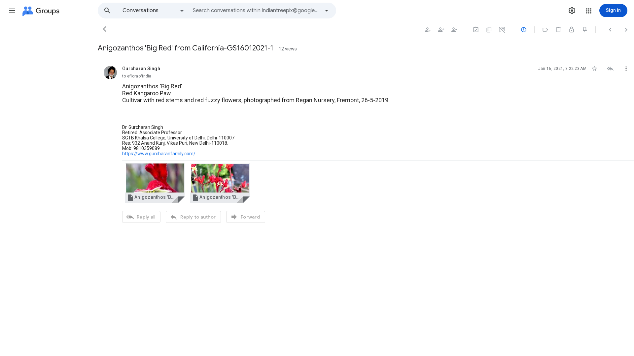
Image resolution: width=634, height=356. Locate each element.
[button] (12, 10)
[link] (155, 183)
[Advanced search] (326, 10)
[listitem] (366, 143)
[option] (153, 10)
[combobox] (256, 10)
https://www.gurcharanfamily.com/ (158, 153)
